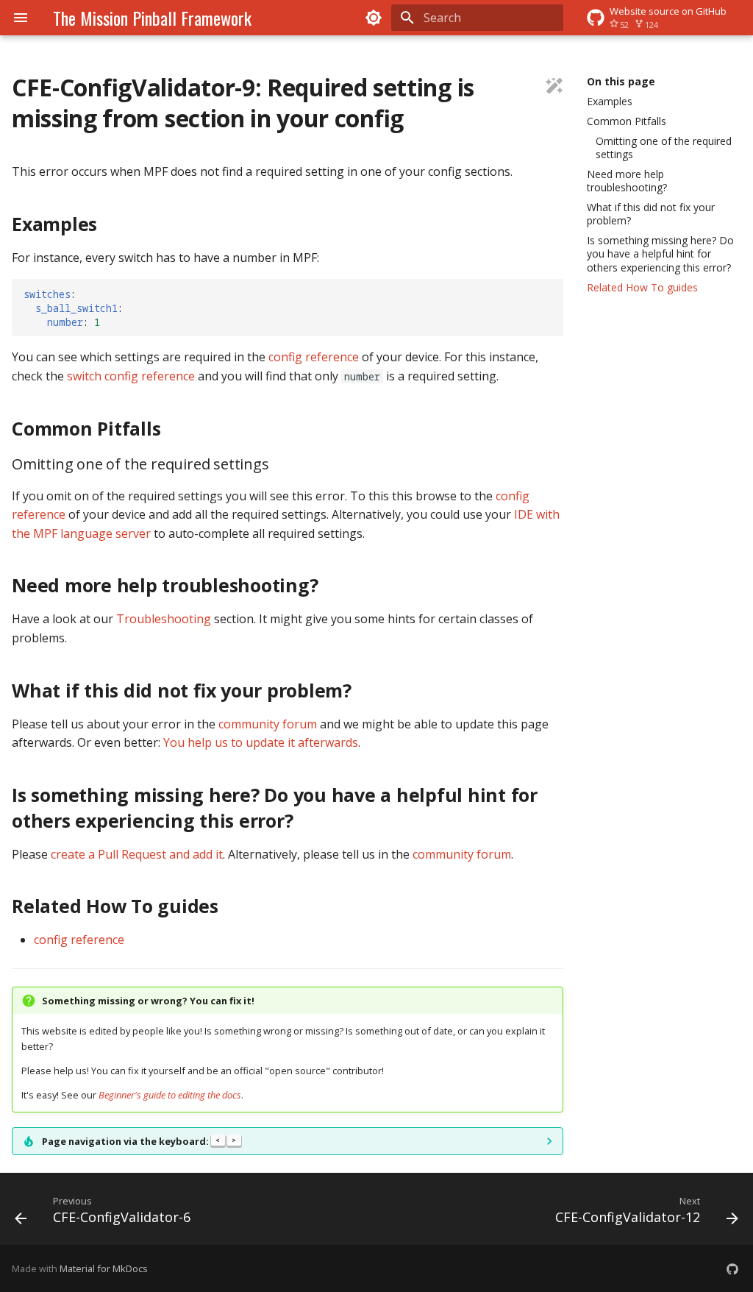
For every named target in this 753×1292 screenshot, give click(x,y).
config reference (313, 357)
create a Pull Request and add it (137, 854)
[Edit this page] (554, 87)
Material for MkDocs (104, 1268)
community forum (267, 724)
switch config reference (131, 376)
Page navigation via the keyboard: (139, 1141)
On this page (621, 81)
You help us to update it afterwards (260, 742)
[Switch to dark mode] (373, 17)
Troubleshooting (163, 619)
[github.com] (732, 1268)
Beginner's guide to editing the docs (170, 1094)
